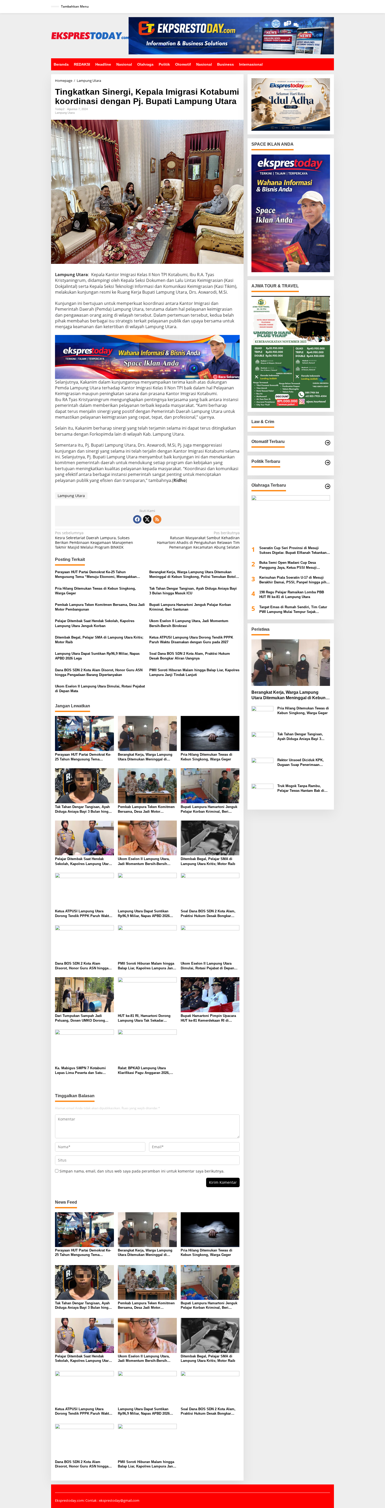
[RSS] (157, 519)
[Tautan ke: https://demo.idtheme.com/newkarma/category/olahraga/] (327, 486)
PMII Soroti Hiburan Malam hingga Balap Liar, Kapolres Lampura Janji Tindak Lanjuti (194, 672)
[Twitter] (147, 519)
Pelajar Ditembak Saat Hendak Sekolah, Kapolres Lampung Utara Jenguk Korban (94, 623)
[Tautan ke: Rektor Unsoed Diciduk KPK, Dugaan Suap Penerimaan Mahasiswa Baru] (262, 768)
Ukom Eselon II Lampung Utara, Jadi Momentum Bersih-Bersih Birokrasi (188, 623)
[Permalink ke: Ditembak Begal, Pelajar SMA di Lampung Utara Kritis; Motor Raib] (210, 837)
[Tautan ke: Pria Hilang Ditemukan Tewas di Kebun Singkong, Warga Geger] (262, 716)
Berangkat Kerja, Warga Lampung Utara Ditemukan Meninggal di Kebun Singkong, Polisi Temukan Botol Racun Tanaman (192, 574)
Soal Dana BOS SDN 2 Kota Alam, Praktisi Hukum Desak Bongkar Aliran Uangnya (189, 656)
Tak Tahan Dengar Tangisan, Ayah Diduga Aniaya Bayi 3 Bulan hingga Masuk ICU (193, 591)
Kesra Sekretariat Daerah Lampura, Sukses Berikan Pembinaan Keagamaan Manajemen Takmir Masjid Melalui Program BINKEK (94, 540)
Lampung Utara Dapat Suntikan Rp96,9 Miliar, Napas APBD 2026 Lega (97, 656)
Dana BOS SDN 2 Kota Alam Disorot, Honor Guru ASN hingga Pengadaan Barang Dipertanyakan (98, 672)
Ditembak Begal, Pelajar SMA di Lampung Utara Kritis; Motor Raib (99, 639)
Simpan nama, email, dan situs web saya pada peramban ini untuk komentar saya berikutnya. (141, 1171)
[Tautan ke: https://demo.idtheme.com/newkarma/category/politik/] (327, 462)
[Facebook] (137, 519)
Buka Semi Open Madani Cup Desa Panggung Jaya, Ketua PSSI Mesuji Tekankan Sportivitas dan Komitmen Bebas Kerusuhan (294, 565)
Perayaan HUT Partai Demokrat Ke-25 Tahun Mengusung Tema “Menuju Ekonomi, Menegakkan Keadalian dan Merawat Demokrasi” (96, 574)
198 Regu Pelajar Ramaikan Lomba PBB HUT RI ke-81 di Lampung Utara (291, 594)
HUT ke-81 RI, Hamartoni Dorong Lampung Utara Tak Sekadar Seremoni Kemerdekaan (144, 1018)
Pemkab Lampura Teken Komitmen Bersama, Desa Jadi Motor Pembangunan (100, 607)
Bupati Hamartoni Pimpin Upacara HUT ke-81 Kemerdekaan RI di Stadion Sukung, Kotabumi (208, 1018)
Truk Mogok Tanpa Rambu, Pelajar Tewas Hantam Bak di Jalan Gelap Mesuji (300, 788)
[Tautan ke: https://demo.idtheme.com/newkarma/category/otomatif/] (327, 443)
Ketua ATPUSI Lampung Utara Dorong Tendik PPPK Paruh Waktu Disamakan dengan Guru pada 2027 (191, 639)
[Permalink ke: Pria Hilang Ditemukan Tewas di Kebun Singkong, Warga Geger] (210, 733)
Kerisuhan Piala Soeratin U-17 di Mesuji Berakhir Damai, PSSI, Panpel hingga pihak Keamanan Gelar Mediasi (294, 580)
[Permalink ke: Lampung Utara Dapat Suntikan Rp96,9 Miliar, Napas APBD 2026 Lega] (147, 889)
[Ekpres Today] (90, 35)
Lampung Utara (65, 112)
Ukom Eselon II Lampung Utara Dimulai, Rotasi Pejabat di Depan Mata (100, 688)
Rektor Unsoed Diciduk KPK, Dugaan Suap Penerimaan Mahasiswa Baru (300, 762)
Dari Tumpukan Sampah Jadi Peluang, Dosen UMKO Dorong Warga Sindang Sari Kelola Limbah (83, 1018)
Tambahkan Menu (75, 6)
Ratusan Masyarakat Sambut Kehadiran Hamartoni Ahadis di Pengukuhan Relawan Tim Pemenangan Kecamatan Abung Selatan (198, 540)
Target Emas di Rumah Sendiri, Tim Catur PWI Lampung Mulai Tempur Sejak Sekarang (293, 609)
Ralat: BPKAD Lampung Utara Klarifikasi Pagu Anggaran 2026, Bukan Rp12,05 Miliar (144, 1070)
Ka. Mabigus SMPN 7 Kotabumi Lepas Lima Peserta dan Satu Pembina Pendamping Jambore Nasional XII (80, 1070)
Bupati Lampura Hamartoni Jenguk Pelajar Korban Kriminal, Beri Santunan (190, 607)
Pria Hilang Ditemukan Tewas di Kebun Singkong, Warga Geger (95, 591)
